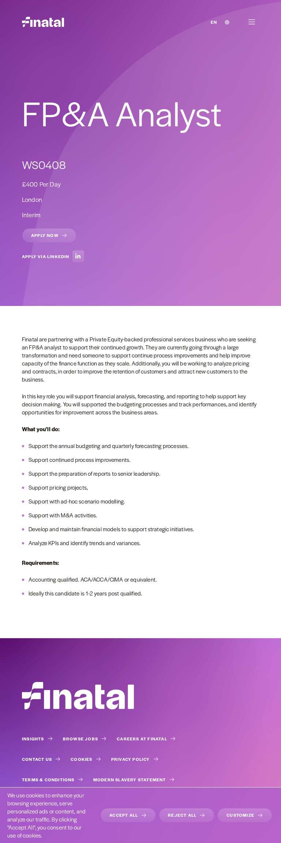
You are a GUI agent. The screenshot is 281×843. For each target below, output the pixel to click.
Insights (33, 739)
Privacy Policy (130, 759)
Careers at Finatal (142, 739)
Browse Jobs (80, 739)
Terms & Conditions (48, 779)
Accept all (123, 815)
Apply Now (45, 235)
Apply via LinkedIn (46, 256)
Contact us (37, 759)
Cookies (81, 759)
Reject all (182, 815)
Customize (240, 815)
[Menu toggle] (251, 22)
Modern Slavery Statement (129, 779)
